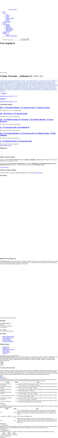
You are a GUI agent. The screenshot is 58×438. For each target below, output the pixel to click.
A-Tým (4, 23)
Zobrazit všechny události (5, 145)
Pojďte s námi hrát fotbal (8, 336)
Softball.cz (5, 353)
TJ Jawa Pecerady (12, 9)
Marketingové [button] (3, 423)
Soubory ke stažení (10, 18)
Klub (4, 13)
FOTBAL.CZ (6, 348)
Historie (7, 16)
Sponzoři (8, 19)
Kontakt (7, 20)
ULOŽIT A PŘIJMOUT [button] (5, 436)
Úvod (4, 11)
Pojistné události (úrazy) (8, 337)
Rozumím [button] (7, 360)
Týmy (7, 14)
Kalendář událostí (7, 22)
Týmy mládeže (6, 24)
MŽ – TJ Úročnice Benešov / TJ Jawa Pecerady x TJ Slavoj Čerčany (25, 107)
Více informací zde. (4, 167)
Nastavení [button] (2, 360)
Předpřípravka (9, 30)
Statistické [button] (2, 403)
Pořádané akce (6, 32)
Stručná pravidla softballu (11, 35)
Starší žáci (8, 25)
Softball (4, 33)
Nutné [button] (1, 375)
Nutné (3, 377)
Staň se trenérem (6, 352)
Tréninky (8, 15)
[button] (3, 37)
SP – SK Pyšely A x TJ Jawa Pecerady (14, 113)
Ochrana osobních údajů (8, 341)
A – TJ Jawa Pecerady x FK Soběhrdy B (14, 127)
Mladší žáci (8, 27)
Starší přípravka (9, 28)
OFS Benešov (6, 350)
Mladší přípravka (9, 29)
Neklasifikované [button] (3, 429)
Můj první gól (6, 347)
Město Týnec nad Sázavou (9, 349)
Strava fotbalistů (6, 339)
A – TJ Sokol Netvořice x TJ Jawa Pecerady (16, 141)
